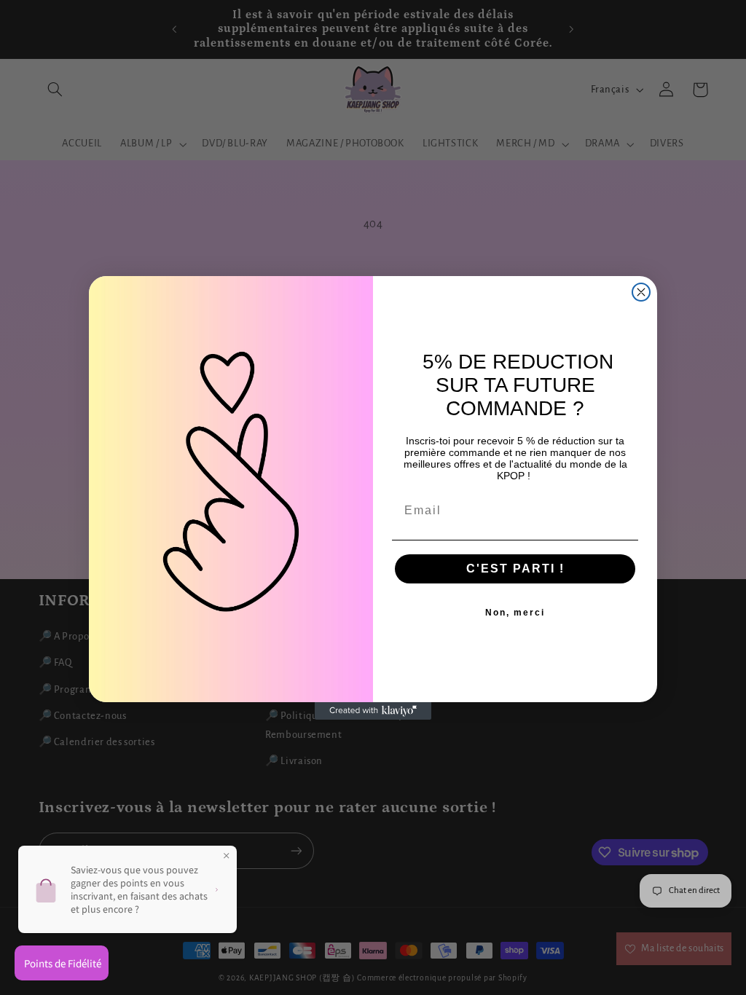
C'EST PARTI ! (515, 568)
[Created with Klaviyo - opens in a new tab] (373, 711)
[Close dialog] (641, 292)
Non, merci (515, 612)
